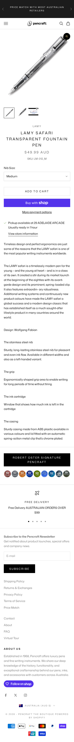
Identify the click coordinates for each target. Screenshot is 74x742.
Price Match (11, 608)
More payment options (37, 212)
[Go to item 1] (9, 113)
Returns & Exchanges (18, 588)
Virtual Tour (11, 638)
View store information (23, 234)
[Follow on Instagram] (25, 695)
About (8, 625)
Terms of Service (14, 601)
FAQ (7, 631)
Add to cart (37, 191)
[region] (37, 503)
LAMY (37, 126)
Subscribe (19, 569)
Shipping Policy (14, 581)
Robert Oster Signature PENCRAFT (37, 460)
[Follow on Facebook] (6, 695)
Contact (9, 618)
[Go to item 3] (33, 112)
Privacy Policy (13, 595)
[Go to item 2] (21, 113)
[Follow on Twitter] (15, 695)
